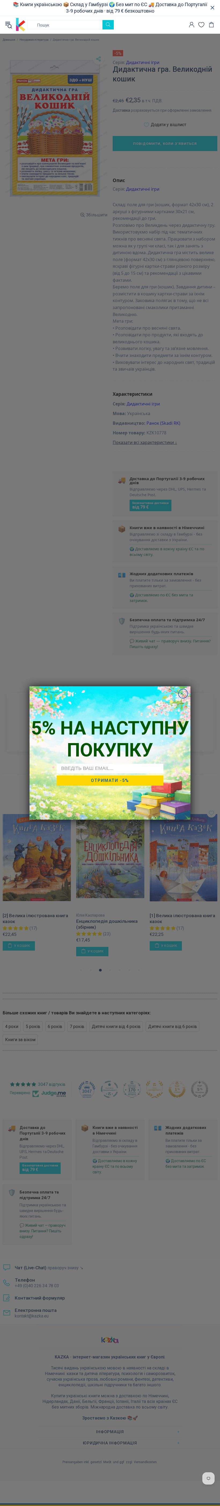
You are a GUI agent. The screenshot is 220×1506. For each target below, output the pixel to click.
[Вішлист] (201, 25)
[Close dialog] (183, 693)
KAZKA (20, 24)
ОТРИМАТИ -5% (110, 780)
